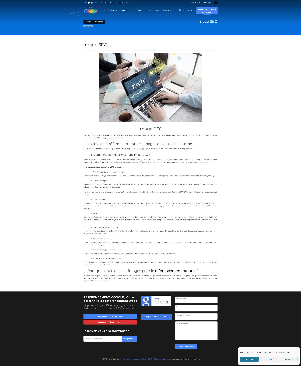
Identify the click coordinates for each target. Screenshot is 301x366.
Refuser (269, 359)
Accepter (249, 359)
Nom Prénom (181, 298)
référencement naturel (175, 271)
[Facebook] (85, 2)
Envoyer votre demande (186, 346)
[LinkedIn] (92, 2)
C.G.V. (150, 359)
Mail (178, 307)
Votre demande (182, 323)
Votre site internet (183, 315)
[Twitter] (89, 2)
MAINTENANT (207, 10)
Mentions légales (160, 359)
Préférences (288, 359)
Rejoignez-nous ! (130, 339)
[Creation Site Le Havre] (96, 2)
